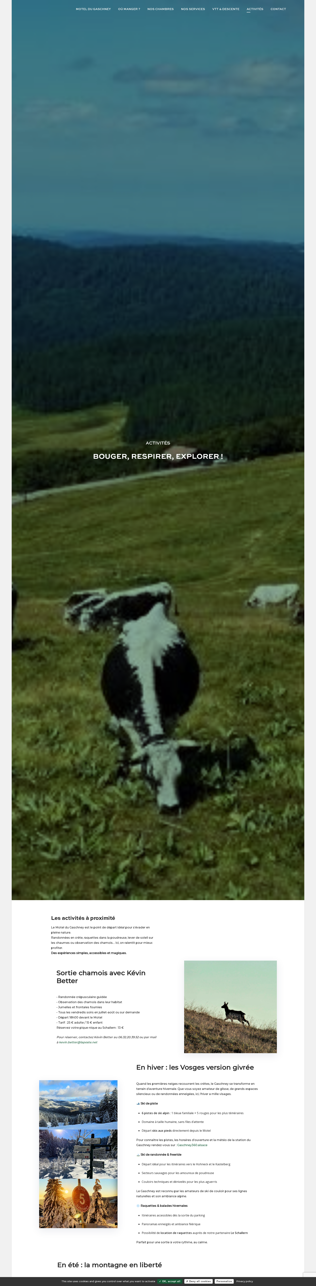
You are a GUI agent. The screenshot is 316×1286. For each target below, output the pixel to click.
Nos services (193, 9)
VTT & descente (225, 9)
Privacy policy (244, 1281)
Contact (278, 9)
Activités (255, 9)
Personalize (224, 1281)
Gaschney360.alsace (192, 1145)
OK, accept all (170, 1281)
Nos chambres (160, 9)
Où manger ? (129, 9)
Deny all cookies (199, 1281)
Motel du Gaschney (93, 9)
